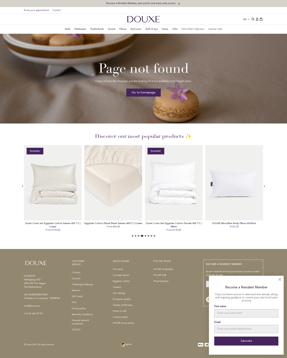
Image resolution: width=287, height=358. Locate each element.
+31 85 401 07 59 (33, 313)
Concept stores (121, 275)
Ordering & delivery (82, 284)
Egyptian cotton (121, 281)
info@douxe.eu (32, 306)
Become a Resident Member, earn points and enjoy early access (141, 3)
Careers (117, 287)
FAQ (74, 302)
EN (244, 19)
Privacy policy (79, 308)
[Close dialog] (279, 279)
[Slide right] (22, 186)
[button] (253, 19)
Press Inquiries (160, 281)
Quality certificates (122, 305)
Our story (118, 269)
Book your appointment (36, 10)
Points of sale (120, 311)
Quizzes (76, 278)
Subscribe (246, 341)
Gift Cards (77, 296)
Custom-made (120, 317)
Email (217, 322)
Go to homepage (143, 92)
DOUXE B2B (159, 275)
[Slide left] (264, 186)
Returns (76, 290)
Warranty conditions (82, 314)
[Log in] (257, 19)
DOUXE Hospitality (163, 269)
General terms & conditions (80, 322)
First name (220, 306)
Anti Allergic (119, 293)
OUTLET (76, 330)
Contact (56, 10)
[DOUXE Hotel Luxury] (143, 19)
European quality (122, 299)
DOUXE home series (123, 323)
